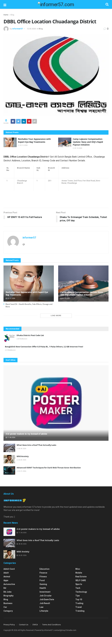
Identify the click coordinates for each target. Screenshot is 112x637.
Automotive (9, 584)
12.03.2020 (31, 29)
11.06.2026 (11, 437)
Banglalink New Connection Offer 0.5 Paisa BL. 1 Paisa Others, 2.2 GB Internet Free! (44, 346)
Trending (79, 611)
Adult (6, 573)
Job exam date (47, 599)
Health (43, 588)
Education (44, 569)
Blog (12, 15)
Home (6, 15)
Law (41, 607)
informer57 (17, 29)
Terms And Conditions (51, 625)
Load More (56, 316)
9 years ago (11, 350)
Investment (45, 592)
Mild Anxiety (23, 456)
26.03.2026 (22, 460)
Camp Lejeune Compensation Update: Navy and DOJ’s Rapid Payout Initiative (88, 142)
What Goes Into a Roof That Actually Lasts (36, 445)
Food (42, 580)
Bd (5, 588)
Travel (78, 607)
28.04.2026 (22, 448)
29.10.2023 (78, 148)
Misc (77, 569)
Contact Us (23, 625)
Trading (79, 603)
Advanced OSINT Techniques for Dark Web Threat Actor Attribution (49, 467)
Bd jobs (8, 592)
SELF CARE (80, 580)
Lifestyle (44, 611)
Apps (6, 580)
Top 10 (78, 599)
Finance (43, 573)
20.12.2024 (23, 145)
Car (5, 607)
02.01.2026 (22, 471)
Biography (8, 595)
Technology (81, 592)
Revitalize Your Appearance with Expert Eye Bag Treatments (34, 140)
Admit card (9, 569)
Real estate (80, 576)
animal (7, 576)
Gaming (43, 584)
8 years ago (22, 339)
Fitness (43, 576)
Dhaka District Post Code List (30, 335)
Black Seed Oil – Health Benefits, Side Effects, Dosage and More (29, 305)
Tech (77, 588)
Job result (45, 603)
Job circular (46, 595)
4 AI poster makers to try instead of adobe (26, 433)
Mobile (78, 573)
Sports (78, 584)
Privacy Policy (9, 625)
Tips (77, 595)
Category (8, 611)
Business (8, 603)
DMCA (35, 625)
